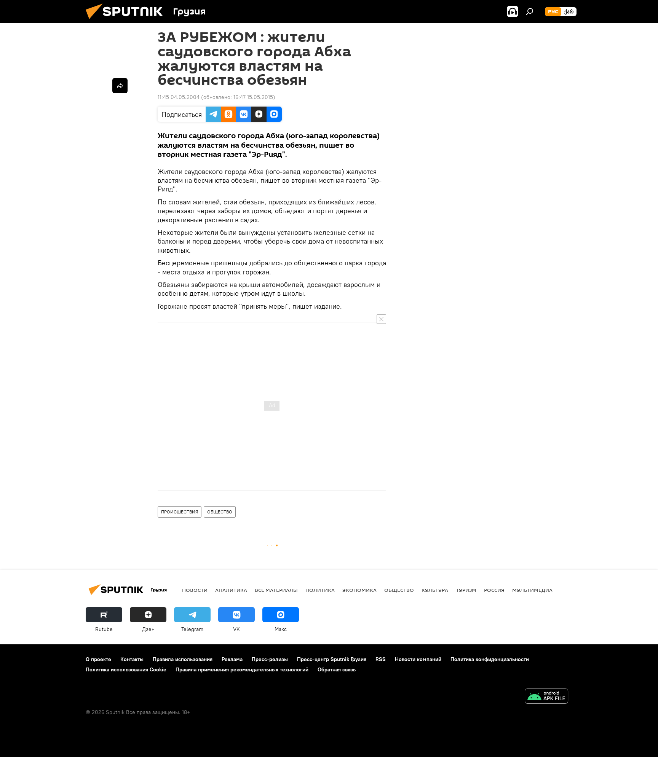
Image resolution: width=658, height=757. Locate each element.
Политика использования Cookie (126, 669)
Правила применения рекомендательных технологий (242, 669)
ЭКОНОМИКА (359, 589)
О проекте (98, 659)
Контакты (132, 659)
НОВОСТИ (195, 589)
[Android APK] (546, 697)
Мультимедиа (532, 589)
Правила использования (182, 659)
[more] (120, 85)
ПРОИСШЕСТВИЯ (179, 512)
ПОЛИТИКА (320, 589)
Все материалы (276, 589)
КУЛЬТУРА (435, 589)
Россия (494, 589)
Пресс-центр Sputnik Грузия (331, 659)
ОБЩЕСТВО (219, 512)
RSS (380, 659)
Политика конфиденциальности (489, 659)
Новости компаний (418, 659)
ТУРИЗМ (466, 589)
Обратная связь (337, 669)
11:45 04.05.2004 (179, 97)
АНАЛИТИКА (231, 589)
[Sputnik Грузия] (127, 21)
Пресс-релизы (270, 659)
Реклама (232, 659)
